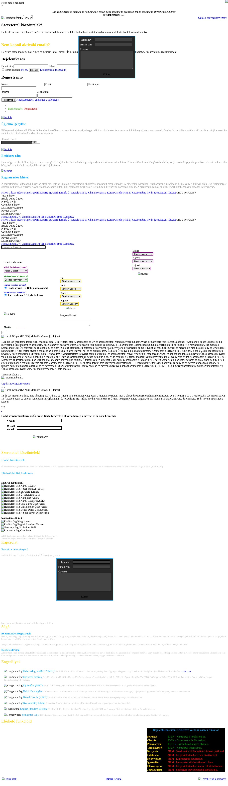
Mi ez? (24, 69)
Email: (48, 84)
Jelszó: (52, 66)
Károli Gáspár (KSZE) (119, 192)
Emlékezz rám (13, 69)
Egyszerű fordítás (58, 192)
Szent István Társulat (165, 192)
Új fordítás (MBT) (77, 192)
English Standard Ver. (33, 216)
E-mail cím (7, 66)
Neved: (5, 84)
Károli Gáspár (8, 192)
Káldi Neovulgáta (97, 192)
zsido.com (186, 671)
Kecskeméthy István (142, 192)
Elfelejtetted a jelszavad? (53, 69)
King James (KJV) (11, 216)
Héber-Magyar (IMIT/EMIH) (32, 192)
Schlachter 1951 (53, 216)
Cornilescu (68, 216)
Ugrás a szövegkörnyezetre (212, 17)
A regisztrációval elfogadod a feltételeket (38, 99)
